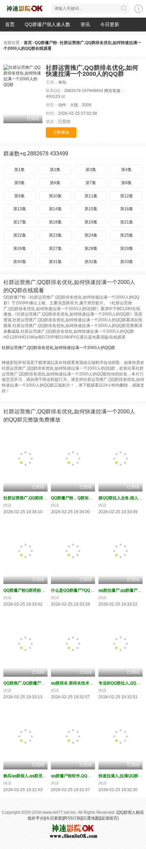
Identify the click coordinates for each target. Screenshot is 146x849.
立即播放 (61, 132)
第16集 (126, 208)
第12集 (126, 196)
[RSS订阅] (72, 818)
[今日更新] (54, 818)
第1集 (19, 169)
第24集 (91, 235)
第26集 (19, 248)
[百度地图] (91, 818)
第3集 (91, 169)
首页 (10, 24)
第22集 (19, 235)
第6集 (55, 182)
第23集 (55, 235)
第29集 (126, 248)
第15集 (91, 208)
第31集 (55, 261)
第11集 (91, 196)
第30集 (19, 261)
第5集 (19, 182)
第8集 (126, 182)
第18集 (55, 222)
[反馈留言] (109, 818)
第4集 (126, 169)
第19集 (91, 222)
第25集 (126, 235)
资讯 (85, 24)
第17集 (19, 222)
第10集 (55, 196)
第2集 (55, 169)
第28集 (91, 248)
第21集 (126, 222)
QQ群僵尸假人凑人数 (47, 24)
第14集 (55, 208)
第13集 (19, 208)
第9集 (19, 196)
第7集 (91, 182)
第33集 (126, 261)
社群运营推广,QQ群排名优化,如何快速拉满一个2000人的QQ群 (58, 347)
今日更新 (109, 24)
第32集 (91, 261)
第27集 (55, 248)
